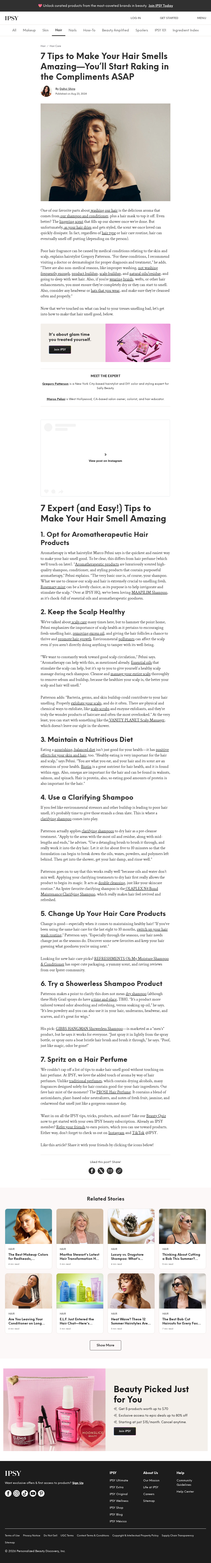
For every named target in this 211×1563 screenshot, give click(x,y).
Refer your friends (70, 1127)
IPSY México (118, 1521)
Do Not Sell (50, 1535)
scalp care (79, 622)
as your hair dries (77, 227)
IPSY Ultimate (119, 1480)
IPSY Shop (116, 1508)
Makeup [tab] (29, 30)
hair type (109, 233)
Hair (43, 46)
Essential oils (141, 662)
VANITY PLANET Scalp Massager (136, 720)
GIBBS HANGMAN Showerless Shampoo (89, 1028)
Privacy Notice (31, 1535)
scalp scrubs (100, 708)
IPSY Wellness (119, 1501)
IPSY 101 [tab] (160, 30)
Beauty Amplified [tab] (115, 30)
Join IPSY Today (161, 6)
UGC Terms (67, 1535)
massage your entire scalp (130, 674)
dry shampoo (136, 993)
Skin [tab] (45, 30)
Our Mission (151, 1480)
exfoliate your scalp (86, 703)
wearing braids (121, 279)
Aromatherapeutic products (97, 564)
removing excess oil (88, 633)
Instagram (116, 1132)
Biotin (86, 766)
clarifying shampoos (98, 831)
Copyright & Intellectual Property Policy (135, 1535)
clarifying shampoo (56, 819)
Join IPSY (60, 349)
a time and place (104, 999)
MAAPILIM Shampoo (149, 592)
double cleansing (111, 883)
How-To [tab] (89, 30)
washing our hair (104, 210)
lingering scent (71, 221)
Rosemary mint (53, 587)
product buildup (85, 273)
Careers (148, 1494)
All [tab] (14, 30)
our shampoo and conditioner (84, 216)
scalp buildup (110, 273)
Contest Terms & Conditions (93, 1535)
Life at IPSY (150, 1487)
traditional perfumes (85, 1081)
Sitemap (149, 1501)
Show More (105, 1345)
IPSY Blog (116, 1514)
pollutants (126, 639)
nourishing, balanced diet (74, 749)
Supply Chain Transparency (178, 1535)
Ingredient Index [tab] (186, 30)
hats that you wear (105, 290)
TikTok (138, 1132)
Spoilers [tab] (142, 30)
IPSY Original (119, 1494)
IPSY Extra (116, 1487)
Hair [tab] (58, 30)
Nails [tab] (73, 30)
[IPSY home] (12, 18)
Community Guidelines (184, 1483)
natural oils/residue (145, 273)
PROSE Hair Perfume (113, 1092)
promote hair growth (74, 639)
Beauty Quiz (156, 1116)
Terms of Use (12, 1535)
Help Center (185, 1491)
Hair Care (55, 46)
